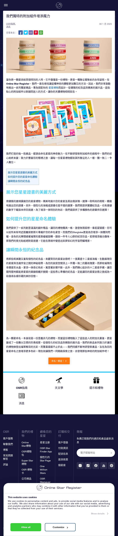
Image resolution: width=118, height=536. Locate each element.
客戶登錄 (63, 442)
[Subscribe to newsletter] (111, 453)
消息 (8, 26)
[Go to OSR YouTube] (103, 465)
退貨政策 (63, 459)
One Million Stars (43, 469)
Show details (98, 513)
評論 (5, 464)
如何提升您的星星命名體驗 (22, 176)
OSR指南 (10, 24)
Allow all (25, 527)
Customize (58, 527)
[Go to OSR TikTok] (88, 465)
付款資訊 (63, 448)
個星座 (62, 465)
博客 (5, 449)
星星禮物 (53, 87)
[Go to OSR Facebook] (95, 465)
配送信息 (63, 453)
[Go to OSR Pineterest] (111, 465)
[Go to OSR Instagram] (80, 465)
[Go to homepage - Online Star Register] (59, 5)
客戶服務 (8, 438)
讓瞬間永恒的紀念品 (19, 181)
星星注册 (45, 442)
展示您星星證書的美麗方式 (22, 172)
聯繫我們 (8, 444)
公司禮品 (26, 478)
